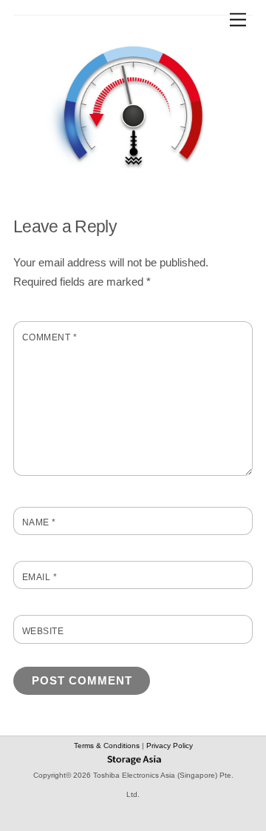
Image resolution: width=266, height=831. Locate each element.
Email (39, 577)
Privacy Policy (169, 745)
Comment (49, 337)
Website (43, 631)
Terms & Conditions (108, 745)
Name (39, 522)
